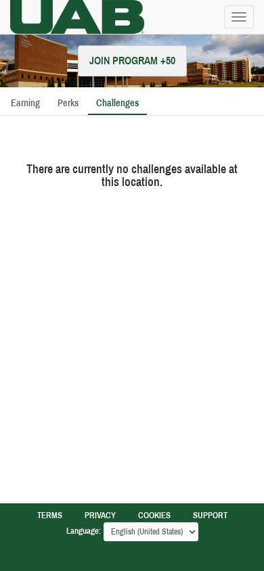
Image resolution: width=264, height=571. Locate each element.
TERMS (49, 515)
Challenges (117, 102)
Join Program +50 (132, 60)
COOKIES (154, 515)
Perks (68, 102)
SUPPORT (210, 515)
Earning (25, 102)
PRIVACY (100, 515)
